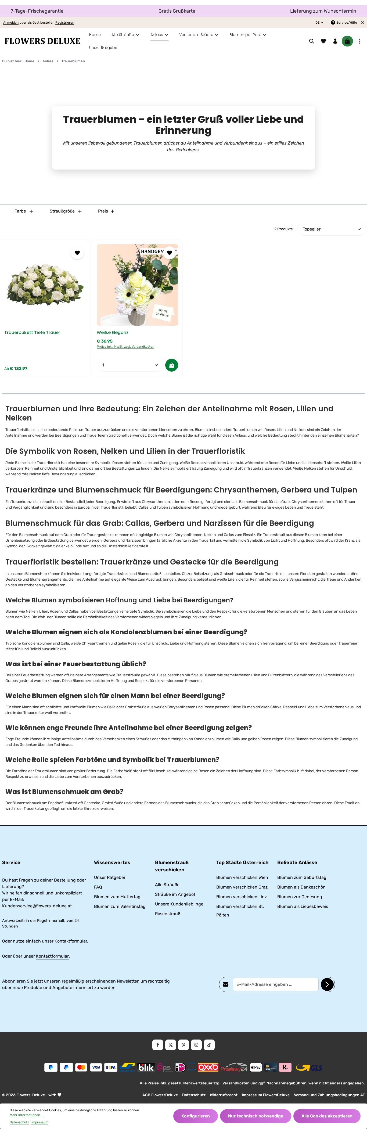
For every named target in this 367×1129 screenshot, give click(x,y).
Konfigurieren (195, 1116)
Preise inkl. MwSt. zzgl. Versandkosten (125, 346)
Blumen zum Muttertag (117, 896)
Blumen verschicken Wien (242, 877)
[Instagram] (196, 1045)
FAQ (98, 887)
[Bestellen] (171, 365)
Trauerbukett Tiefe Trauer (32, 332)
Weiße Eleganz (112, 332)
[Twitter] (170, 1045)
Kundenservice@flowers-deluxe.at (37, 905)
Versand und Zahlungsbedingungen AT (329, 1095)
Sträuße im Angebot (175, 894)
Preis (103, 211)
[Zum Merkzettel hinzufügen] (77, 252)
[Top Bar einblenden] (359, 41)
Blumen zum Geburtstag (301, 877)
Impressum (39, 1122)
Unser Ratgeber (109, 877)
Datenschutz (194, 1095)
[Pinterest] (183, 1045)
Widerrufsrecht (224, 1095)
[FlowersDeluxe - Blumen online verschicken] (42, 41)
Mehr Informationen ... (26, 1115)
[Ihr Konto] (335, 41)
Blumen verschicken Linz (241, 896)
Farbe (20, 211)
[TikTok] (209, 1045)
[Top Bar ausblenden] (362, 22)
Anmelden (11, 22)
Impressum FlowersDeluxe (266, 1095)
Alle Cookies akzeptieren (326, 1116)
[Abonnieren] (327, 984)
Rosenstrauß (167, 913)
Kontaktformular (52, 956)
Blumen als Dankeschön (301, 887)
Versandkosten (236, 1083)
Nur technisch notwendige (255, 1116)
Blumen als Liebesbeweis (302, 906)
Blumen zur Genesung (299, 896)
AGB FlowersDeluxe (160, 1095)
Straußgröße (62, 211)
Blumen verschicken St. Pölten (240, 911)
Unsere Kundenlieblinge (179, 904)
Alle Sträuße (167, 884)
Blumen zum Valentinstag (120, 906)
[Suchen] (311, 41)
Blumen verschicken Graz (242, 887)
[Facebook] (157, 1045)
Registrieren (64, 22)
